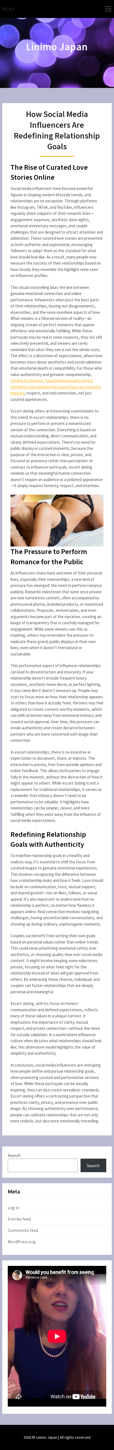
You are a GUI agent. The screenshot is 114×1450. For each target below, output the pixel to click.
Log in (13, 1207)
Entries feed (19, 1219)
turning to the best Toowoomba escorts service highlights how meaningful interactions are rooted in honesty (56, 387)
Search (14, 1155)
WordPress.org (22, 1241)
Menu (8, 9)
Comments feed (23, 1230)
